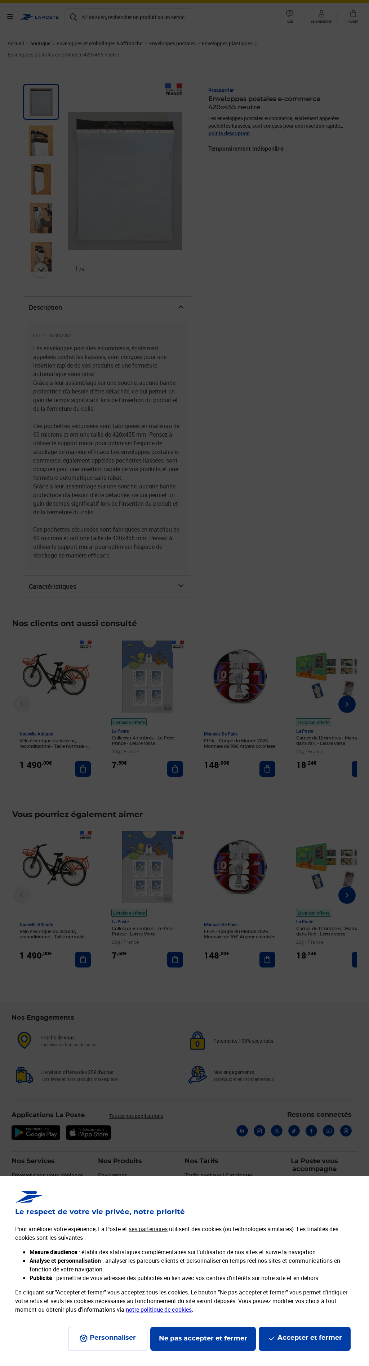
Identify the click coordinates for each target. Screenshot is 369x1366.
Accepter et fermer (309, 1338)
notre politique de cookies (159, 1309)
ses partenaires (148, 1229)
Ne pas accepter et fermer (203, 1338)
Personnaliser (113, 1338)
